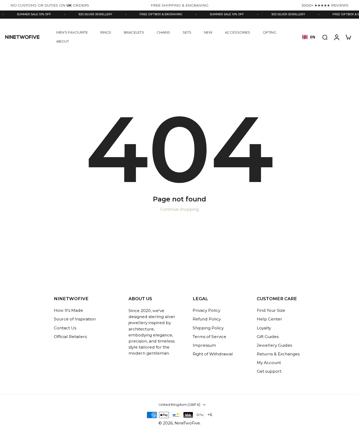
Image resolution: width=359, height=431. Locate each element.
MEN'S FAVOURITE (72, 32)
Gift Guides (268, 336)
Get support (269, 371)
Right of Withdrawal (213, 353)
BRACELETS (134, 32)
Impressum (204, 345)
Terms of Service (209, 336)
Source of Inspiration (75, 319)
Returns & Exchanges (278, 353)
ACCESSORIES (237, 32)
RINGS (105, 32)
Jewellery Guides (274, 345)
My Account (269, 362)
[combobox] (308, 37)
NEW (208, 32)
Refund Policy (207, 319)
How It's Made (68, 310)
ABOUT (62, 41)
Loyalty (264, 327)
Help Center (269, 319)
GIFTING (269, 32)
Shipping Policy (208, 327)
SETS (187, 32)
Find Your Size (271, 310)
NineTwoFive (187, 422)
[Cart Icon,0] (348, 37)
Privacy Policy (206, 310)
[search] (325, 37)
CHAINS (163, 32)
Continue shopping (179, 209)
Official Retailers (70, 336)
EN (312, 36)
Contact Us (65, 327)
